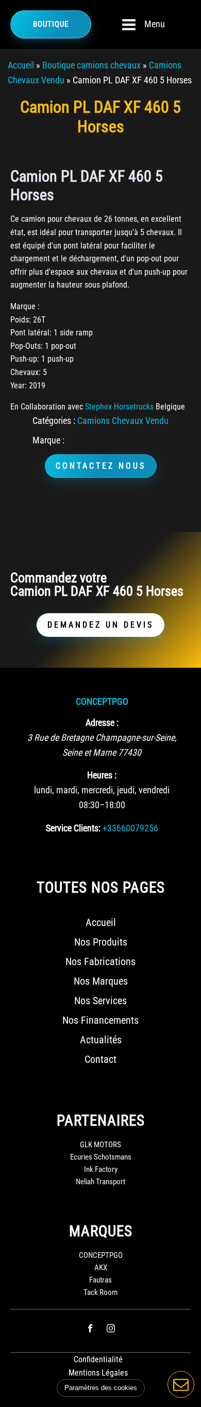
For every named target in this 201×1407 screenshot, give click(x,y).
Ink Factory (101, 1169)
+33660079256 (130, 828)
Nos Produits (100, 942)
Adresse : (102, 722)
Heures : (101, 775)
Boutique (51, 24)
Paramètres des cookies (100, 1388)
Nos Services (100, 1000)
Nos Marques (101, 981)
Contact (100, 1059)
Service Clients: (73, 828)
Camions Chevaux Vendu (123, 420)
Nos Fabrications (100, 961)
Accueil (21, 65)
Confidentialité (98, 1359)
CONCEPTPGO (102, 701)
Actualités (101, 1040)
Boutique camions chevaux (91, 65)
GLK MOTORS (100, 1144)
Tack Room (100, 1292)
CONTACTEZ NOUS (101, 466)
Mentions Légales (98, 1373)
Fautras (100, 1280)
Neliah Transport (100, 1181)
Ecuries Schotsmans (100, 1157)
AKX (100, 1267)
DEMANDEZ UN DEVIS (100, 625)
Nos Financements (100, 1020)
